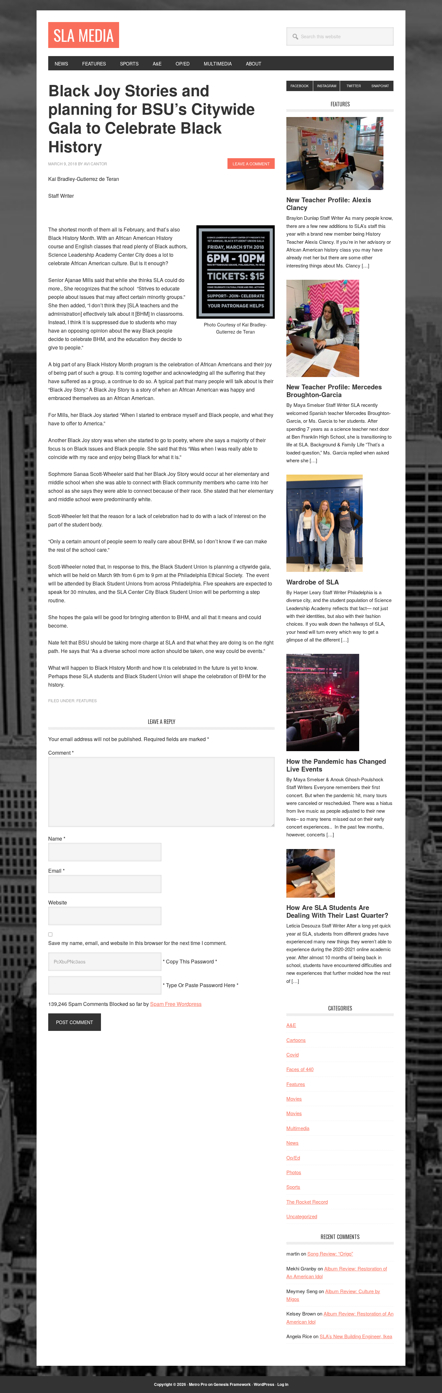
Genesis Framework (232, 1384)
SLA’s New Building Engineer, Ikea (356, 1336)
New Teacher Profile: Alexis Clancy (328, 203)
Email (56, 870)
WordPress (264, 1384)
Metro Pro (198, 1384)
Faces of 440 (300, 1069)
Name (56, 838)
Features (86, 700)
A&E (291, 1024)
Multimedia (297, 1128)
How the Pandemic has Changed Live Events (336, 764)
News (292, 1142)
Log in (282, 1384)
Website (57, 902)
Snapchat (380, 86)
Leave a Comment (251, 163)
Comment (61, 752)
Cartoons (296, 1039)
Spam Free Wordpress (176, 1004)
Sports (293, 1186)
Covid (292, 1054)
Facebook (300, 86)
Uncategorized (301, 1216)
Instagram (326, 86)
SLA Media (83, 34)
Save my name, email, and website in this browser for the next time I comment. (137, 943)
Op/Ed (293, 1157)
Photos (293, 1172)
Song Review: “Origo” (330, 1253)
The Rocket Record (307, 1201)
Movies (294, 1098)
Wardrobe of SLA (312, 581)
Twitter (354, 86)
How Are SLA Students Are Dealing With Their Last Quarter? (337, 911)
